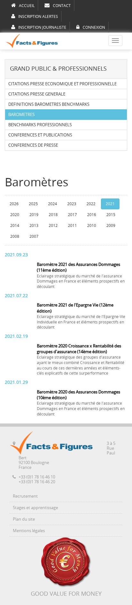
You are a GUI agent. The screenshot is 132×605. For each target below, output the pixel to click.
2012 (53, 225)
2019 (33, 215)
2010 (91, 225)
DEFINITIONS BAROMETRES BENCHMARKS (48, 104)
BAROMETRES (21, 114)
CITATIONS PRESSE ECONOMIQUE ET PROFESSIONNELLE (62, 83)
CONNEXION (94, 27)
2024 (52, 204)
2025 (33, 204)
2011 (72, 225)
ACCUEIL (27, 6)
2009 (110, 225)
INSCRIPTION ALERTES (38, 16)
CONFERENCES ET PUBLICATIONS (40, 135)
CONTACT (62, 6)
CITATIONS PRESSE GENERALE (36, 94)
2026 (14, 204)
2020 (14, 215)
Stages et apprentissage (35, 507)
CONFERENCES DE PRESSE (33, 145)
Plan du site (24, 519)
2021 (110, 204)
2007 (33, 236)
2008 (14, 236)
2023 (71, 204)
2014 (14, 225)
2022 (91, 204)
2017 (72, 215)
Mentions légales (29, 530)
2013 (33, 225)
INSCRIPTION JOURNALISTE (42, 27)
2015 (110, 215)
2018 (53, 215)
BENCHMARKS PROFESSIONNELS (40, 124)
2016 (91, 215)
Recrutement (25, 496)
